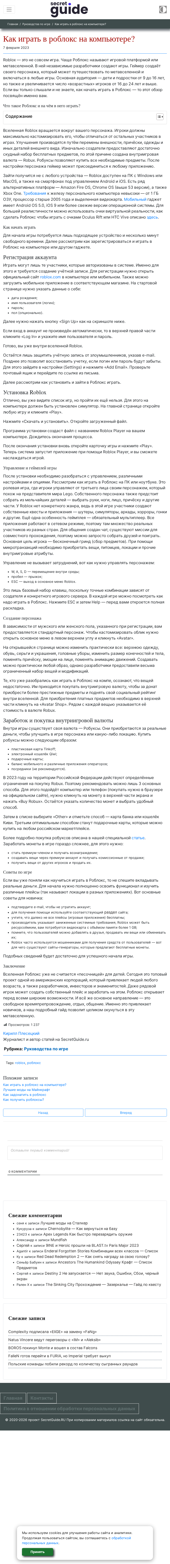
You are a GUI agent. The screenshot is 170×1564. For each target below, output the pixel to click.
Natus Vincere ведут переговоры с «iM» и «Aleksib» (54, 1340)
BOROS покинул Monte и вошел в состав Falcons (52, 1348)
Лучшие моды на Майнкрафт (26, 1090)
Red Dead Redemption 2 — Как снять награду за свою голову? (93, 1256)
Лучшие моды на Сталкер (64, 1223)
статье (138, 837)
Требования (34, 193)
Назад (43, 1113)
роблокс (34, 1063)
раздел (110, 912)
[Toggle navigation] (9, 9)
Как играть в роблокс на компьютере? (34, 1085)
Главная (12, 24)
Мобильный (135, 199)
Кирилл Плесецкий (21, 1033)
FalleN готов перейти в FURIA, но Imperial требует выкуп (59, 1356)
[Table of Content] (160, 116)
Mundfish (59, 1240)
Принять (37, 1552)
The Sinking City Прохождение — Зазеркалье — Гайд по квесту (103, 1284)
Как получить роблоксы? (23, 1100)
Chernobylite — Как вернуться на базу (82, 1228)
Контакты (41, 1398)
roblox (20, 1063)
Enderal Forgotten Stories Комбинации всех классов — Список (101, 1251)
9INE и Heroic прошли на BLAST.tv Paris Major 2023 (92, 1245)
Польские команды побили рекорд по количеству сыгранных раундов (73, 1364)
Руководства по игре (36, 24)
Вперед (126, 1113)
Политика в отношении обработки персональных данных (69, 1408)
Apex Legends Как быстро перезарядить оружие (87, 1234)
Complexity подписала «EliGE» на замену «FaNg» (52, 1332)
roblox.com (50, 276)
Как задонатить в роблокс (24, 1095)
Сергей (23, 1245)
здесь (152, 217)
